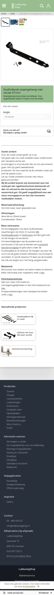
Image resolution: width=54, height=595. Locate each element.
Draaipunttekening (16, 484)
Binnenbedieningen (16, 420)
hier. (42, 272)
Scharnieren (13, 406)
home (3, 13)
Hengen (11, 395)
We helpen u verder (16, 441)
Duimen (10, 391)
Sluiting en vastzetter (17, 452)
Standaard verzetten (17, 463)
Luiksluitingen (13, 402)
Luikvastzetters (14, 398)
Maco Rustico (14, 424)
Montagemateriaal (16, 417)
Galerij (10, 501)
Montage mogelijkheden (19, 449)
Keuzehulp (12, 480)
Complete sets (14, 409)
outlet (12, 13)
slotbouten (27, 235)
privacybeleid (29, 586)
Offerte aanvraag (15, 488)
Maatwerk (12, 467)
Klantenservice (27, 575)
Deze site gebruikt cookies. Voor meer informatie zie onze (27, 585)
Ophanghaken (13, 413)
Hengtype (12, 459)
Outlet (10, 428)
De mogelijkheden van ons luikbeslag (25, 445)
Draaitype (11, 456)
